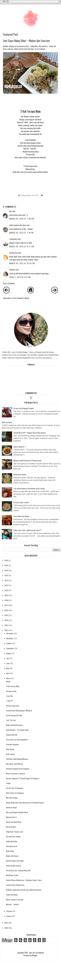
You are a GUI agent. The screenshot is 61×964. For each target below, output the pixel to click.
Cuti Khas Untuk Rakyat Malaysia (17, 759)
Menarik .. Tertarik (12, 904)
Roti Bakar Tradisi (12, 875)
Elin (10, 211)
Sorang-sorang (11, 691)
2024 (6, 570)
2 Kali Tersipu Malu (12, 686)
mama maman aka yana (17, 225)
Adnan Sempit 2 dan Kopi (14, 899)
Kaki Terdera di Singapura (15, 793)
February (9, 911)
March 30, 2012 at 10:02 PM (22, 263)
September (10, 648)
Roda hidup (10, 851)
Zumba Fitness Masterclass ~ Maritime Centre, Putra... (24, 880)
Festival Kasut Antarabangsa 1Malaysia (19, 710)
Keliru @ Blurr (11, 827)
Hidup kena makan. (20, 474)
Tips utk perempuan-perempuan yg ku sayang (29, 488)
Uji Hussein (13, 252)
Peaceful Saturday (12, 744)
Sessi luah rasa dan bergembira (17, 739)
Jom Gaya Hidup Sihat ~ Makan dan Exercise (26, 40)
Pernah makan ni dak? (21, 502)
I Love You (9, 696)
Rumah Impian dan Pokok (15, 861)
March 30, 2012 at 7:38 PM (21, 218)
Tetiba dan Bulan (12, 894)
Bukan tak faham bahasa (14, 725)
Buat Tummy (10, 754)
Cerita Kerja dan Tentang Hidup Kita (18, 870)
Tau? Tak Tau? (11, 720)
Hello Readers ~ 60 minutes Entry (17, 730)
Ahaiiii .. (9, 681)
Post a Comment (9, 283)
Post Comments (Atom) (21, 298)
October (9, 643)
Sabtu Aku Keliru (11, 841)
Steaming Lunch (11, 846)
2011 (6, 923)
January (9, 916)
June (8, 663)
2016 (6, 610)
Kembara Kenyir (11, 807)
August (8, 653)
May (7, 668)
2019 (6, 595)
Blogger (34, 955)
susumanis (13, 239)
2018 (6, 600)
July (7, 658)
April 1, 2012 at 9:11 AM (19, 277)
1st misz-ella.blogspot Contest (23, 408)
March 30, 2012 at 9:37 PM (21, 246)
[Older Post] (54, 292)
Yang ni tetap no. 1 (19, 446)
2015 (6, 615)
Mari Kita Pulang (11, 798)
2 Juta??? (9, 701)
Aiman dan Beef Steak (13, 822)
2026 (6, 560)
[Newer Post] (6, 292)
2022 (6, 580)
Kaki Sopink (10, 749)
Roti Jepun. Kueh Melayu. (14, 764)
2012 (6, 630)
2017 (6, 605)
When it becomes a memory (15, 773)
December (9, 633)
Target (8, 783)
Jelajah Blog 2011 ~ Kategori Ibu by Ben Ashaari (29, 432)
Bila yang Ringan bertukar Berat (17, 812)
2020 (6, 590)
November (9, 638)
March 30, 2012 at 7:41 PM (21, 232)
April (8, 673)
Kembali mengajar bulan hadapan (17, 768)
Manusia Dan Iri (11, 817)
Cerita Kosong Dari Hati (14, 715)
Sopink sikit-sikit (11, 735)
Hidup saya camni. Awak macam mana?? (27, 530)
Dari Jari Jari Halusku (36, 952)
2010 (6, 928)
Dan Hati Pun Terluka (13, 836)
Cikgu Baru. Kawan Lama (14, 831)
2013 (6, 625)
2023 (6, 575)
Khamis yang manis (12, 705)
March (8, 678)
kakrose (12, 269)
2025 (6, 565)
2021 (6, 585)
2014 (6, 620)
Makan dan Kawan (12, 856)
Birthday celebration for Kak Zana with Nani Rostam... (24, 890)
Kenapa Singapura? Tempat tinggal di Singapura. (23, 778)
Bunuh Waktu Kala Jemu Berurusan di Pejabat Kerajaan (25, 802)
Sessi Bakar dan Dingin (21, 516)
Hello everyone (7, 422)
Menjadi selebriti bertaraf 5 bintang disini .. (28, 460)
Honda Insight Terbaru (13, 865)
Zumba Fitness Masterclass (15, 885)
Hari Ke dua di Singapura (14, 788)
